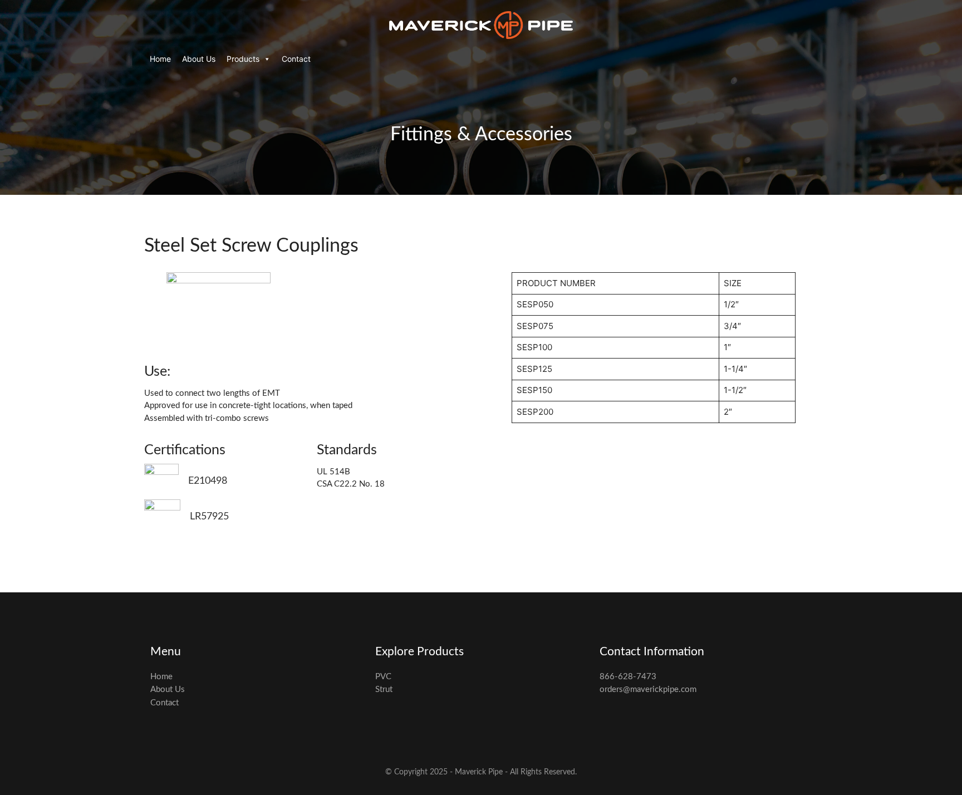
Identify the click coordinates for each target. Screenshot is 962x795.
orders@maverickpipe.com (648, 689)
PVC (383, 677)
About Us (198, 58)
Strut (383, 689)
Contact (296, 58)
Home (160, 58)
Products (243, 58)
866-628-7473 (628, 677)
